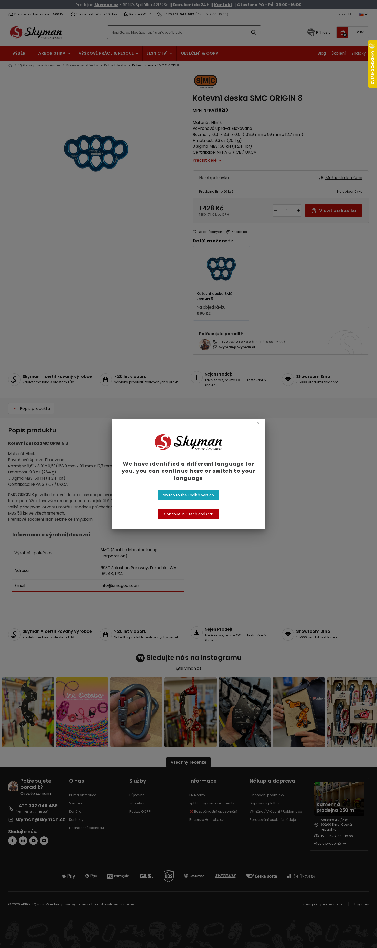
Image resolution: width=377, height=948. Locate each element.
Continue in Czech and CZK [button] (188, 514)
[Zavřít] (258, 423)
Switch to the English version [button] (188, 495)
